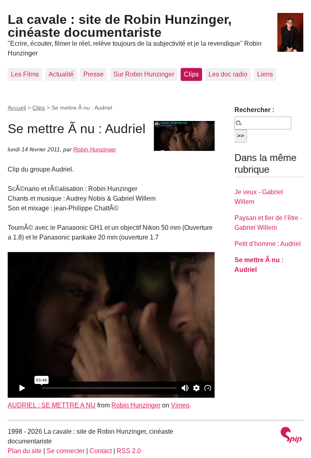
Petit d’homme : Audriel (267, 243)
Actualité (61, 74)
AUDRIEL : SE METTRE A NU (52, 405)
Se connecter (66, 450)
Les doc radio (228, 74)
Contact (100, 450)
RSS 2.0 (129, 450)
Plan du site (25, 450)
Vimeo (180, 405)
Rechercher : (254, 109)
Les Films (25, 74)
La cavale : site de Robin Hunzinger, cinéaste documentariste (120, 26)
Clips (191, 74)
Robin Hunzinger (94, 149)
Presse (93, 74)
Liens (265, 74)
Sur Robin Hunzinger (143, 74)
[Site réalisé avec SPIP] (291, 436)
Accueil (17, 107)
